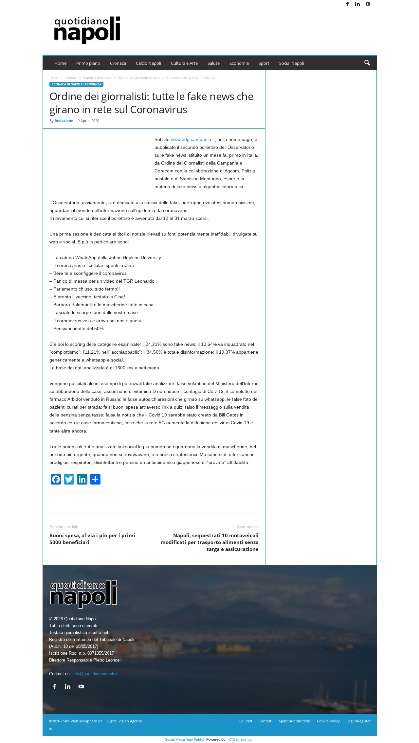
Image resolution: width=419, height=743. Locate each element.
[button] (367, 63)
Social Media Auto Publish (185, 739)
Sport (264, 63)
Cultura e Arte (184, 63)
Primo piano (88, 63)
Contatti (265, 720)
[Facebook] (348, 4)
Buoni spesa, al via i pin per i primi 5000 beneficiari (92, 538)
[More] (294, 502)
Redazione (64, 120)
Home (60, 63)
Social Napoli (291, 63)
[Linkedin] (358, 4)
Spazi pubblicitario (294, 720)
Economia (239, 63)
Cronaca (118, 63)
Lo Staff (245, 720)
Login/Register (358, 720)
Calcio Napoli (148, 63)
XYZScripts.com (241, 739)
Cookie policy (328, 720)
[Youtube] (368, 4)
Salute (214, 63)
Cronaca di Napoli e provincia (88, 77)
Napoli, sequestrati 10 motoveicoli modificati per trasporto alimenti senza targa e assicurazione (210, 542)
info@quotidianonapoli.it (95, 673)
